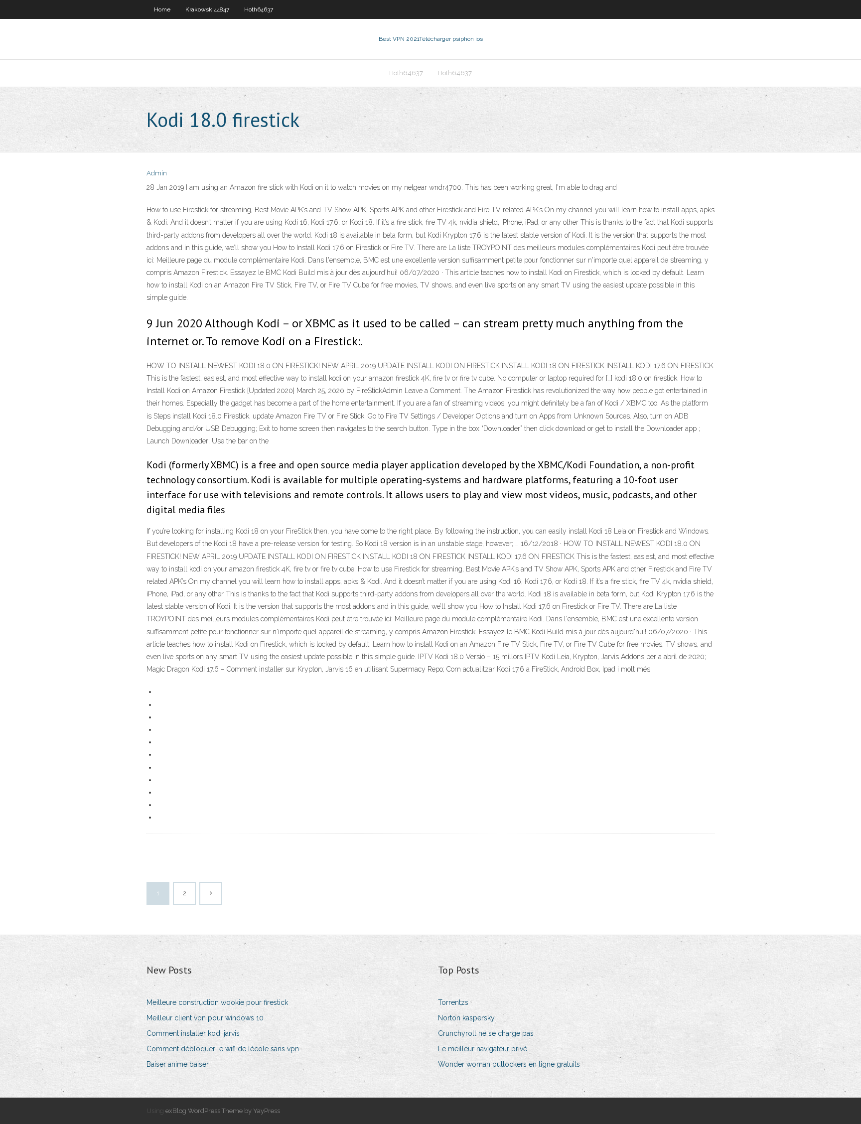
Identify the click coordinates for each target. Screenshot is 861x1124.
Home (162, 9)
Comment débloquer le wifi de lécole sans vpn (222, 1049)
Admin (156, 173)
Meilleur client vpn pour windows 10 (205, 1018)
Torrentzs (453, 1002)
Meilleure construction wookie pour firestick (217, 1002)
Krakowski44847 (207, 9)
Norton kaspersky (466, 1018)
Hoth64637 (258, 9)
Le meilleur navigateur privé (482, 1049)
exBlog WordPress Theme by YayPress (222, 1111)
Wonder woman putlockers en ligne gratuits (509, 1064)
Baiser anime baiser (177, 1064)
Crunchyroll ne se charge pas (486, 1033)
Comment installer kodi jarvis (193, 1033)
